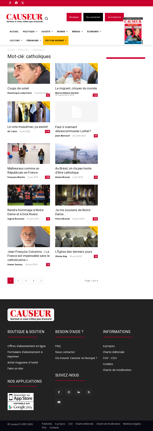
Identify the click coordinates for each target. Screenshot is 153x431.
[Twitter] (22, 3)
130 (95, 95)
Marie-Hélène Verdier (67, 92)
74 (48, 264)
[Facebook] (10, 3)
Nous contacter (65, 352)
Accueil (11, 49)
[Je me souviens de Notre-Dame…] (76, 195)
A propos (109, 346)
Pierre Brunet (62, 218)
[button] (46, 18)
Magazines (135, 31)
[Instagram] (68, 392)
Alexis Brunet (62, 177)
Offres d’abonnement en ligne (26, 346)
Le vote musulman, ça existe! (27, 127)
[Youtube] (59, 402)
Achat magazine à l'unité (22, 362)
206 (95, 218)
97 (96, 135)
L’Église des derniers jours (73, 251)
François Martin (16, 177)
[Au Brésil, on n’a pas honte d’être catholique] (76, 153)
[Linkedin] (78, 392)
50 (96, 177)
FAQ (58, 346)
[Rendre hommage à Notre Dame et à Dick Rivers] (28, 195)
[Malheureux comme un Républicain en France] (28, 153)
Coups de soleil (18, 88)
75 (48, 218)
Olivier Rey (61, 256)
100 (47, 177)
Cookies (108, 364)
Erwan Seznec (15, 264)
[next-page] (41, 281)
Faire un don (15, 368)
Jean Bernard (62, 135)
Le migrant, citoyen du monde (76, 88)
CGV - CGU (110, 358)
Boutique (32, 2)
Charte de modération (117, 370)
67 (48, 95)
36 (96, 256)
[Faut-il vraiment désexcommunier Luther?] (76, 111)
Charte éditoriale (113, 352)
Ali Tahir (12, 131)
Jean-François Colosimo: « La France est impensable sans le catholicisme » (28, 256)
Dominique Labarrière (19, 92)
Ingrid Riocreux (15, 218)
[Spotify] (16, 3)
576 (47, 131)
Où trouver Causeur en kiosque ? (76, 358)
